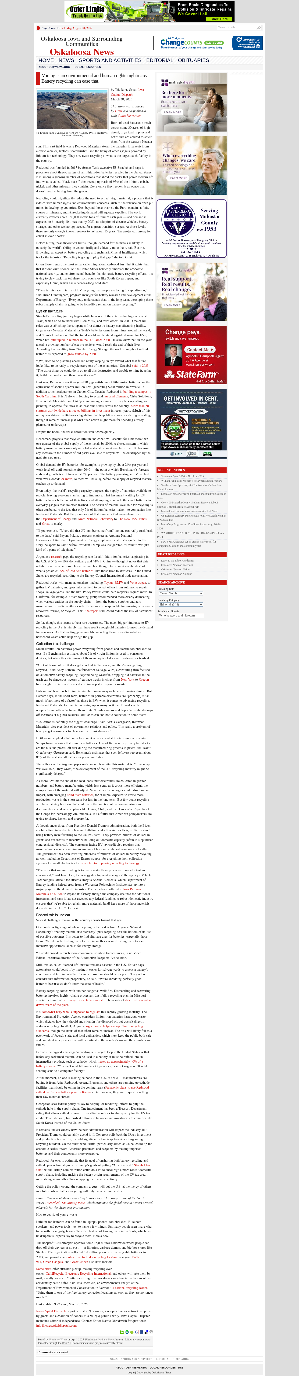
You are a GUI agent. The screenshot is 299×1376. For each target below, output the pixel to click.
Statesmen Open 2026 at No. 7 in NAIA (182, 476)
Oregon (144, 679)
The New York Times (132, 519)
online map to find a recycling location (92, 1257)
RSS (180, 1367)
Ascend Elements (116, 396)
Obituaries (193, 60)
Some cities (44, 1268)
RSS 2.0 (66, 1343)
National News (106, 1339)
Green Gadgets (53, 1261)
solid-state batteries (80, 795)
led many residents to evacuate (84, 1000)
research (56, 556)
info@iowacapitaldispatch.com (56, 1325)
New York (127, 679)
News (66, 60)
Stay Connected (51, 28)
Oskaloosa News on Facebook (177, 565)
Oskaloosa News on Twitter (175, 569)
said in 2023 (140, 365)
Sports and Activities (110, 60)
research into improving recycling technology (109, 863)
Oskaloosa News (161, 1372)
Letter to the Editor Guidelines (177, 560)
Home (46, 60)
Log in (131, 1372)
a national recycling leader (130, 1287)
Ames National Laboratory (95, 519)
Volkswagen (137, 582)
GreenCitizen (79, 1261)
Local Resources (88, 67)
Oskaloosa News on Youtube (176, 574)
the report (91, 611)
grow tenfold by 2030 (82, 354)
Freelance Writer (58, 1339)
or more (66, 479)
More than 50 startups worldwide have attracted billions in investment (92, 408)
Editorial (159, 60)
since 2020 (103, 340)
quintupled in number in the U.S (72, 340)
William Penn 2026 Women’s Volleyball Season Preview (191, 480)
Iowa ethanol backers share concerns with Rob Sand (189, 511)
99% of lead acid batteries (76, 571)
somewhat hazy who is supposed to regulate (71, 1011)
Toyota (108, 582)
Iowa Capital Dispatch (127, 91)
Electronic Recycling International (88, 1273)
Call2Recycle (54, 1273)
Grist (45, 523)
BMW (119, 582)
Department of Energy (56, 519)
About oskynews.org (54, 67)
